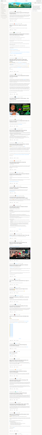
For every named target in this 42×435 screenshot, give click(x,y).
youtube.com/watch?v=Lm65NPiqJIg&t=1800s (14, 246)
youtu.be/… (10, 102)
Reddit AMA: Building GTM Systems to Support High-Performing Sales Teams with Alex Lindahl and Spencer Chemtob (18, 60)
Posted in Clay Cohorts (11, 23)
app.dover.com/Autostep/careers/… (14, 49)
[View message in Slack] (20, 11)
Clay (12, 64)
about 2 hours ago (19, 23)
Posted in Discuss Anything (11, 11)
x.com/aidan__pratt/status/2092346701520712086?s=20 (16, 53)
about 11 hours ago (19, 119)
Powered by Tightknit (4, 18)
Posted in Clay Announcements (12, 142)
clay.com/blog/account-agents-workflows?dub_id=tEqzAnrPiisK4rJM (21, 154)
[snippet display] (30, 9)
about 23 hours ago (20, 263)
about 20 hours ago (20, 195)
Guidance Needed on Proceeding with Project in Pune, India (19, 235)
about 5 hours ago (18, 32)
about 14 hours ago (20, 172)
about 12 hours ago (20, 142)
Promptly (24, 79)
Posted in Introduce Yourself (12, 74)
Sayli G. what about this (13, 352)
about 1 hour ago (18, 11)
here (14, 427)
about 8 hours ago (19, 74)
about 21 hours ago (18, 205)
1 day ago (18, 279)
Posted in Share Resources (11, 119)
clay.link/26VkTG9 (19, 67)
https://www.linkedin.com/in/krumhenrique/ (14, 181)
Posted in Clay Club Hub (11, 279)
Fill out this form (16, 322)
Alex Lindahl (19, 62)
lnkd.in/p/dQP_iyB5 (20, 124)
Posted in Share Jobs (11, 32)
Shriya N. (10, 236)
